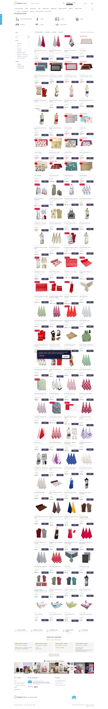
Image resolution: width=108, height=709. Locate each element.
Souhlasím (66, 356)
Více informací (60, 353)
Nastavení (41, 355)
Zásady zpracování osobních (64, 368)
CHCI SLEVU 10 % (64, 364)
